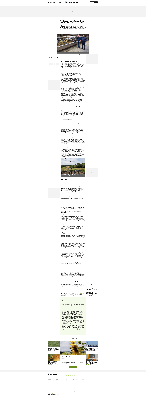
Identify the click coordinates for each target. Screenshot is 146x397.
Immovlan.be (67, 381)
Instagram (76, 391)
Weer (83, 379)
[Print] (58, 64)
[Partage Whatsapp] (53, 64)
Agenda (83, 381)
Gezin (56, 382)
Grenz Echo (75, 379)
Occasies (83, 380)
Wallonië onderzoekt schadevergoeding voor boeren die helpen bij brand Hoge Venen (91, 293)
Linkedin (82, 391)
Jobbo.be (74, 382)
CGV (82, 382)
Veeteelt (49, 380)
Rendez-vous (75, 380)
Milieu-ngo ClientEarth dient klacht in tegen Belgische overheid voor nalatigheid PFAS (92, 350)
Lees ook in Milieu (73, 339)
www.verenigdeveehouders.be (79, 293)
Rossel (66, 379)
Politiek (87, 364)
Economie (49, 381)
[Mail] (56, 64)
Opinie (57, 379)
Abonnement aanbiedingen (70, 375)
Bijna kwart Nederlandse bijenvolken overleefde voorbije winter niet (53, 362)
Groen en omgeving (59, 380)
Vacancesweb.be (67, 382)
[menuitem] (51, 2)
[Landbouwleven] (71, 2)
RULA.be (74, 381)
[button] (48, 2)
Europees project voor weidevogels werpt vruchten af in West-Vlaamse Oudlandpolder (53, 350)
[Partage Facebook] (49, 64)
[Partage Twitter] (51, 64)
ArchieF (92, 381)
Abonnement (92, 380)
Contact (92, 379)
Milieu (86, 287)
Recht (48, 382)
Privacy (60, 394)
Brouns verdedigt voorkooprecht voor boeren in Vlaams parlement (91, 362)
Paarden (57, 381)
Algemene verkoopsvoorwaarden (52, 394)
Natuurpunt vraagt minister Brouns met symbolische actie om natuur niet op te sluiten (92, 285)
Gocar (66, 380)
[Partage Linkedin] (54, 64)
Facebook (71, 391)
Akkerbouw (49, 379)
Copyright (58, 394)
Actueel (87, 352)
